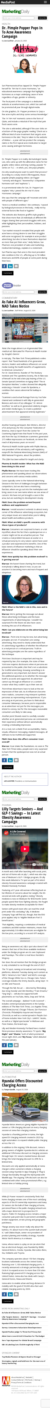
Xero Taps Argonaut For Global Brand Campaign (21, 1340)
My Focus (27, 1037)
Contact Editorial (17, 1380)
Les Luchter (9, 41)
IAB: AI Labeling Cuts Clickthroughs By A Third (21, 1345)
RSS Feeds (28, 1380)
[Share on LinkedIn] (10, 266)
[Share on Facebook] (4, 266)
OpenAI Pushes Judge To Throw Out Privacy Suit (21, 1332)
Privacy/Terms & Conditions (21, 1382)
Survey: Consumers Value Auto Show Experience (22, 1328)
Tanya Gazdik (9, 1089)
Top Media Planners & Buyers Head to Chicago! (21, 1357)
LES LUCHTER (9, 781)
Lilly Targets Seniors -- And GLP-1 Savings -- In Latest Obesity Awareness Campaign (24, 1318)
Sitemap (37, 1380)
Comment (8, 273)
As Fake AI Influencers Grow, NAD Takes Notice (21, 1313)
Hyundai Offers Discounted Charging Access (20, 1323)
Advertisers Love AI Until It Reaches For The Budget (23, 1336)
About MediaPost (17, 1377)
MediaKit (29, 1377)
